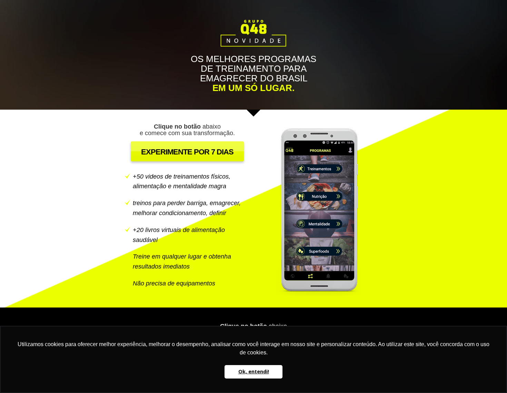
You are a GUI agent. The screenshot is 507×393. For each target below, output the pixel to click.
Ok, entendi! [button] (253, 371)
